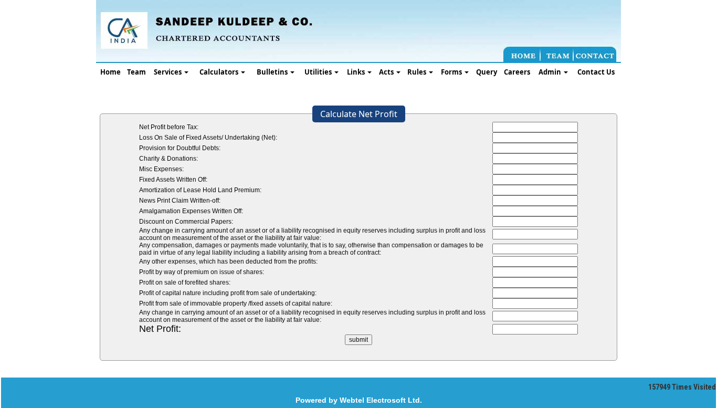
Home (110, 72)
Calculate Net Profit (358, 114)
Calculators (219, 72)
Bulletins (273, 72)
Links (356, 72)
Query (486, 72)
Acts (387, 72)
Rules (417, 72)
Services (168, 72)
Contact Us (596, 72)
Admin (551, 72)
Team (136, 72)
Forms (452, 72)
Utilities (318, 72)
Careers (517, 72)
